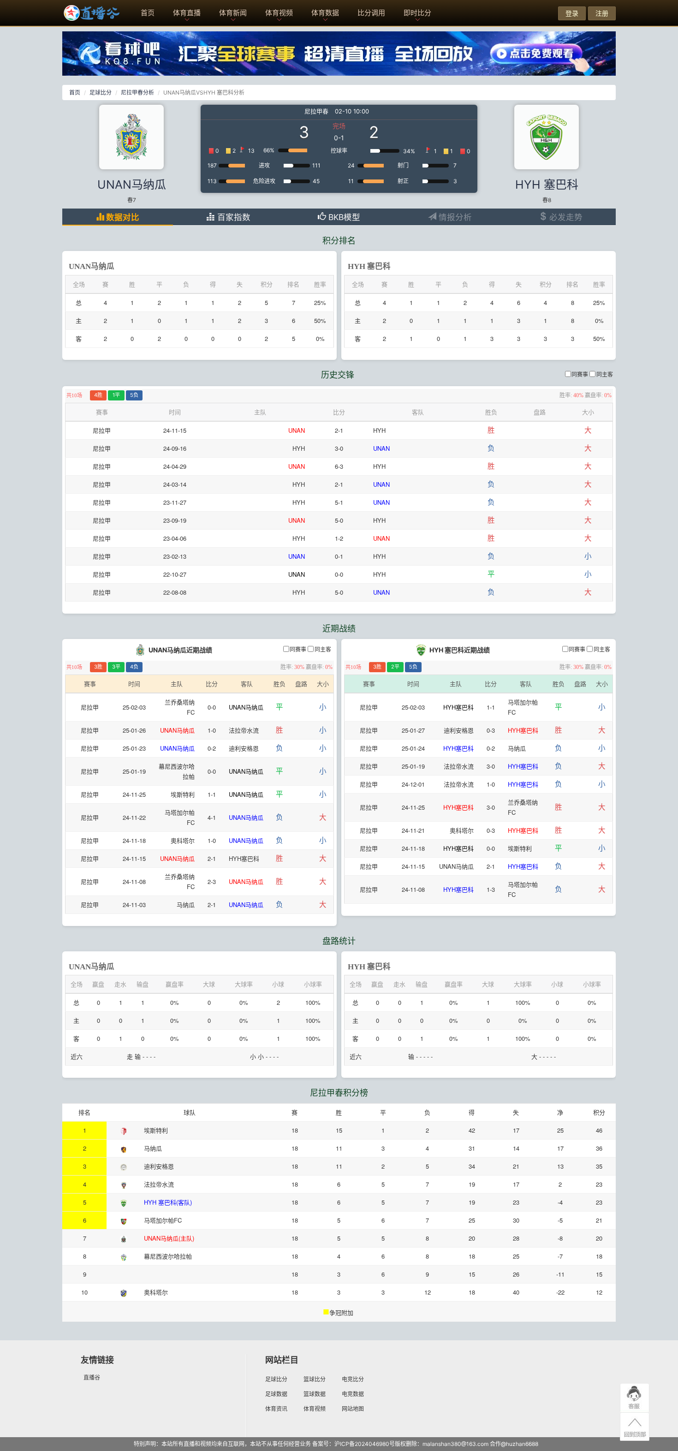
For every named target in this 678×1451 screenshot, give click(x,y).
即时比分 (417, 12)
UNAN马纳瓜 (131, 184)
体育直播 (187, 12)
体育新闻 (233, 12)
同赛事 (579, 374)
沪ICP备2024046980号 (364, 1443)
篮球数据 (314, 1394)
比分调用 (371, 12)
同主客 (604, 374)
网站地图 (353, 1408)
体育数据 (325, 12)
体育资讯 (276, 1408)
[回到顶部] (634, 1427)
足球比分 (100, 92)
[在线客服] (634, 1398)
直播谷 (91, 1377)
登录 (571, 13)
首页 (148, 12)
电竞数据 (353, 1394)
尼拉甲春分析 (137, 92)
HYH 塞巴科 (546, 184)
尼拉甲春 (316, 111)
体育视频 (279, 12)
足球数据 (276, 1394)
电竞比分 (353, 1379)
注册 (601, 13)
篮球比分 (314, 1379)
